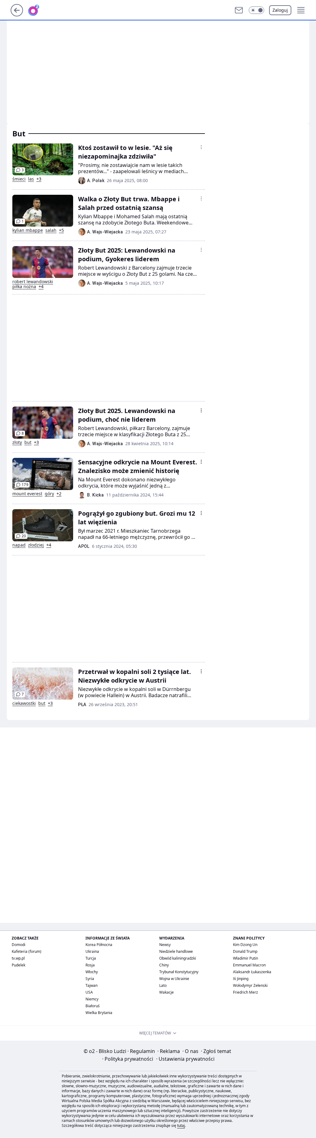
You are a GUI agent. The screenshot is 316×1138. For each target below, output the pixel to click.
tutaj (181, 1125)
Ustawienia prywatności (185, 1058)
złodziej (36, 545)
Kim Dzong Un (245, 944)
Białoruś (92, 1005)
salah (50, 230)
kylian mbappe (27, 230)
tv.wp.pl (18, 958)
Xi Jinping (240, 978)
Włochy (91, 971)
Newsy (165, 944)
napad (19, 545)
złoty (17, 442)
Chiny (164, 965)
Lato (163, 985)
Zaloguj (280, 10)
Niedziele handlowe (176, 951)
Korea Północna (98, 944)
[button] (256, 10)
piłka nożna (24, 286)
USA (89, 992)
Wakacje (166, 992)
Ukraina (92, 951)
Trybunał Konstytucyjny (178, 971)
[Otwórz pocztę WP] (239, 10)
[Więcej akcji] (201, 147)
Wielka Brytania (98, 1012)
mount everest (27, 493)
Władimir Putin (245, 958)
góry (49, 493)
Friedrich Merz (245, 992)
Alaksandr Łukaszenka (252, 971)
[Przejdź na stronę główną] (16, 14)
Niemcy (91, 999)
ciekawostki (24, 703)
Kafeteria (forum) (26, 951)
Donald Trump (245, 951)
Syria (89, 978)
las (31, 179)
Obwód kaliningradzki (177, 958)
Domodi (18, 944)
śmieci (19, 179)
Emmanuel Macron (249, 965)
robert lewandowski (32, 281)
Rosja (90, 965)
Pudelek (18, 965)
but (27, 442)
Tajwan (91, 985)
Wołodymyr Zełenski (250, 985)
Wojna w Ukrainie (174, 978)
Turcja (90, 958)
